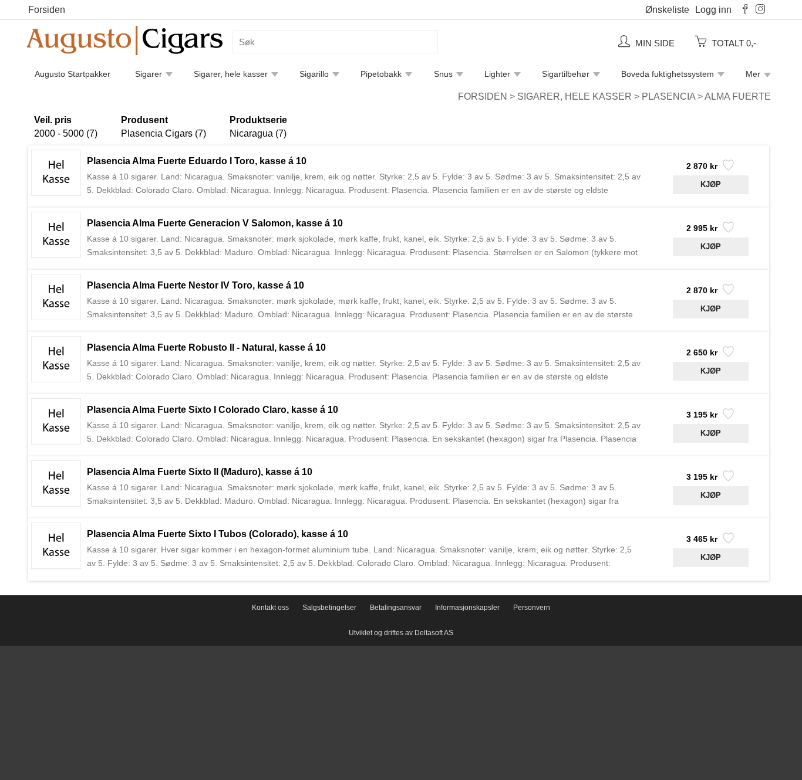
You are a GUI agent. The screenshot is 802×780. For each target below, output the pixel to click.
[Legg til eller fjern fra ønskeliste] (727, 168)
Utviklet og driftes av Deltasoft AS (401, 633)
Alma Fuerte (738, 96)
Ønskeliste (667, 10)
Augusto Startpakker (72, 74)
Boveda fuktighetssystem (667, 74)
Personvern (531, 607)
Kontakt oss (270, 607)
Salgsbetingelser (329, 607)
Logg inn (713, 10)
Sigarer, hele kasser (231, 74)
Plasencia (668, 96)
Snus (443, 74)
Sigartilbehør (565, 74)
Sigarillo (314, 74)
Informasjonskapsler (467, 607)
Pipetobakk (381, 74)
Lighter (497, 74)
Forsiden (46, 10)
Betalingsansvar (396, 607)
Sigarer (148, 74)
